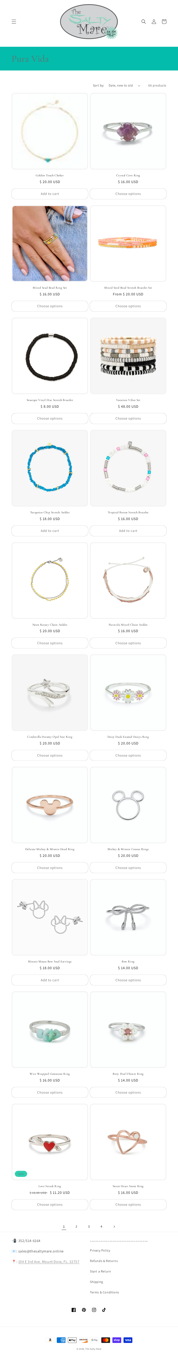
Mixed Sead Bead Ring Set (50, 288)
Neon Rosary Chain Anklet (49, 625)
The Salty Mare (93, 1348)
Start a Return (100, 1271)
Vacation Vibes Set (128, 400)
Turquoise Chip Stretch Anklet (50, 512)
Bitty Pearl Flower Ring (128, 1074)
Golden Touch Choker (50, 175)
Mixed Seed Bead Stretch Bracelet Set (128, 288)
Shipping (96, 1282)
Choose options (128, 193)
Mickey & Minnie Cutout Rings (128, 849)
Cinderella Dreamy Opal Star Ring (49, 737)
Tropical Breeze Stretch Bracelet (128, 512)
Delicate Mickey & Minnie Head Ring (49, 849)
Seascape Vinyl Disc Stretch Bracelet (50, 400)
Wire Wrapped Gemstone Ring (50, 1074)
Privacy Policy (100, 1250)
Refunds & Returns (104, 1261)
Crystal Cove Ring (128, 175)
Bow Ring (128, 961)
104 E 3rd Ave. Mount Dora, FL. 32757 (48, 1261)
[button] (14, 22)
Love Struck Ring (49, 1186)
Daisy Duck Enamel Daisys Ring (128, 737)
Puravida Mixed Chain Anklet (128, 625)
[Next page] (114, 1227)
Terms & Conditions (104, 1292)
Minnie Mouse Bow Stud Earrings (50, 961)
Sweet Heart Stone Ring (128, 1186)
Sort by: (98, 85)
